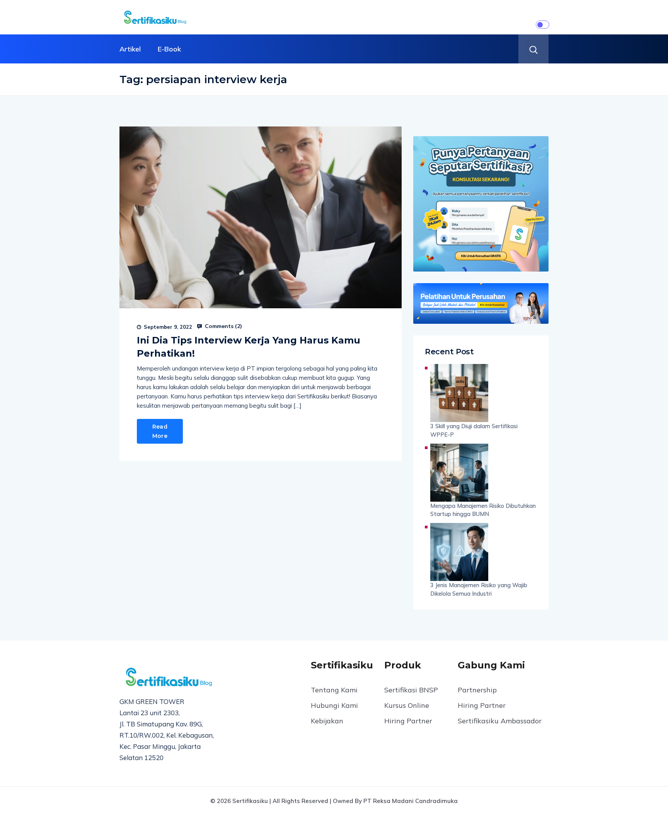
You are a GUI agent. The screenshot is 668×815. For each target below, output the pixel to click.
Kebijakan (327, 720)
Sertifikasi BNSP (411, 689)
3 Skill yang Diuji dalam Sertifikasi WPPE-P (474, 430)
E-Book (169, 48)
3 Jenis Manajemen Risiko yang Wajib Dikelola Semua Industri (478, 589)
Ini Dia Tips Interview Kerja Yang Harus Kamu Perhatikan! (248, 347)
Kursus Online (406, 705)
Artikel (130, 48)
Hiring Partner (408, 720)
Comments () (222, 326)
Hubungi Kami (334, 705)
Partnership (477, 689)
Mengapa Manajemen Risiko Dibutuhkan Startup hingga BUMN (483, 510)
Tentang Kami (334, 689)
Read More (159, 431)
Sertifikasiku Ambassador (500, 720)
